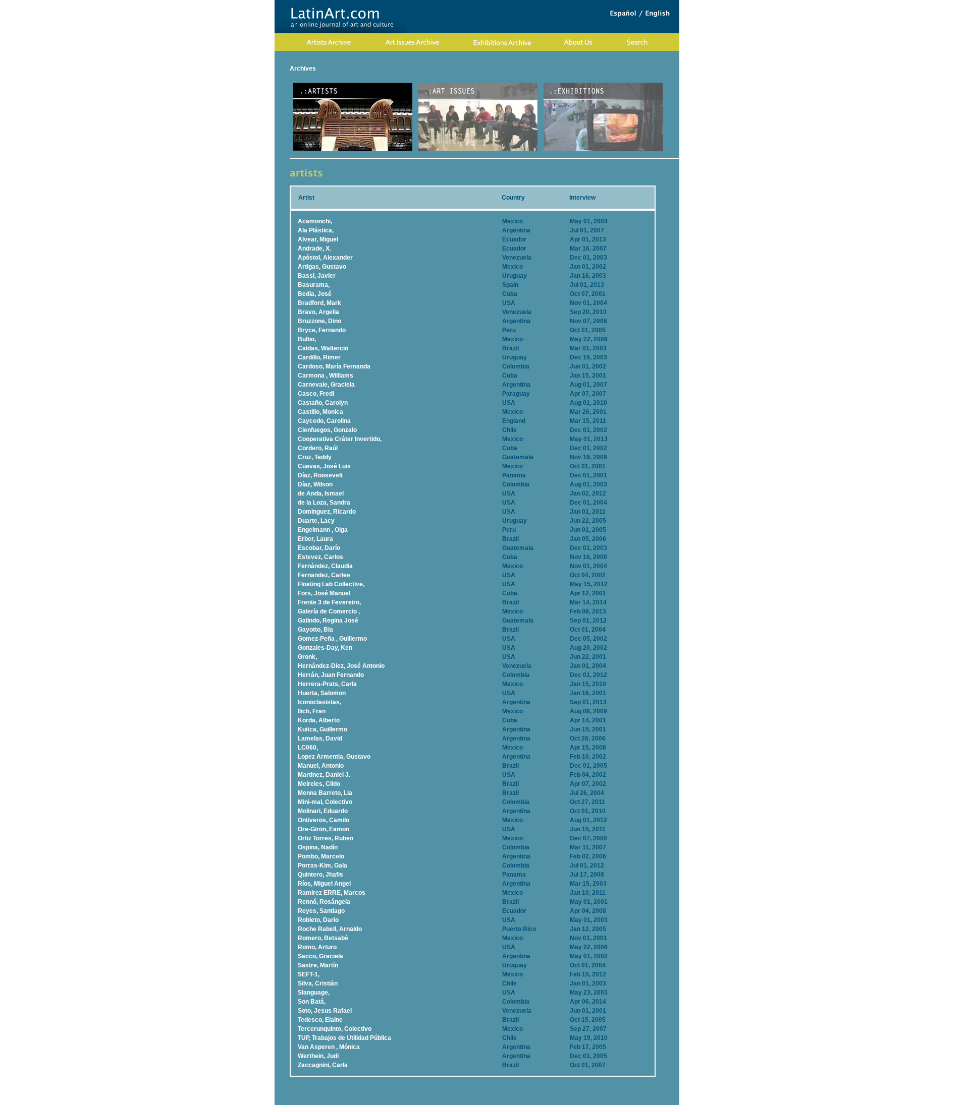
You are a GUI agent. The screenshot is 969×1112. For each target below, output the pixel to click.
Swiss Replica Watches (607, 1108)
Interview (582, 197)
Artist (306, 197)
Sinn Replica (513, 1108)
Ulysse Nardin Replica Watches (335, 1108)
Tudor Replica (552, 1108)
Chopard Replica (406, 1108)
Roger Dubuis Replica (463, 1108)
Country (513, 197)
